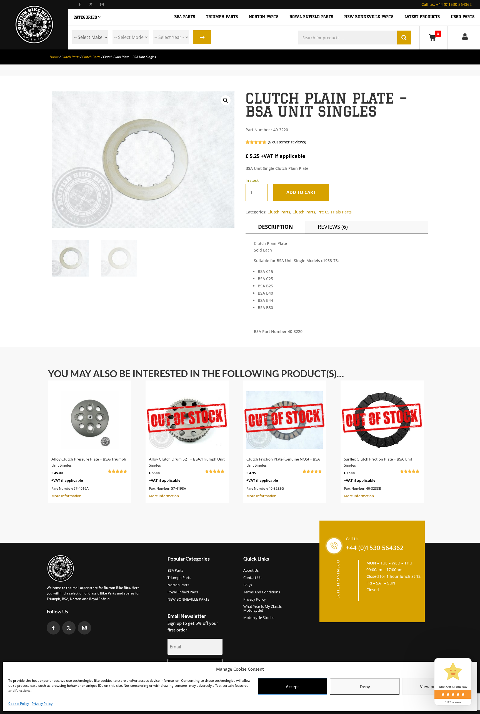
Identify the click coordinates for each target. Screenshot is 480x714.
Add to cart (301, 192)
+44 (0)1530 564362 (446, 4)
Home (54, 56)
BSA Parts (175, 570)
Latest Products (422, 17)
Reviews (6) (333, 226)
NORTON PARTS (263, 17)
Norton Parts (178, 585)
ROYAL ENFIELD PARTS (311, 17)
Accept (292, 686)
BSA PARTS (184, 17)
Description (275, 226)
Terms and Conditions (261, 592)
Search (202, 37)
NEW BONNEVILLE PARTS (368, 17)
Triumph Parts (179, 578)
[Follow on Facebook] (79, 4)
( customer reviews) (287, 142)
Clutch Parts (70, 56)
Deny (365, 686)
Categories (85, 17)
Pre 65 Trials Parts (335, 212)
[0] (433, 37)
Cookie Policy (18, 703)
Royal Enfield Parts (183, 592)
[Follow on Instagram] (102, 4)
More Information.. (88, 477)
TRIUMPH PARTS (222, 17)
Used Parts (462, 17)
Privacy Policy (42, 703)
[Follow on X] (90, 4)
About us (251, 570)
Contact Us (252, 578)
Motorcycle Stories (258, 618)
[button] (226, 100)
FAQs (247, 585)
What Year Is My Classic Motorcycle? (262, 608)
